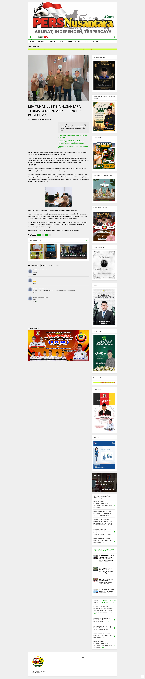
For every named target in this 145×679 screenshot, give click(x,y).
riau (35, 103)
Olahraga (77, 41)
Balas (34, 274)
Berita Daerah (51, 41)
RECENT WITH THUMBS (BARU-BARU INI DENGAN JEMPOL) (103, 550)
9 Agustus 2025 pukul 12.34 (43, 288)
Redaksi (69, 41)
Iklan (87, 41)
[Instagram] (83, 657)
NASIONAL (41, 41)
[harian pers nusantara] (42, 37)
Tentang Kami (64, 657)
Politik (61, 41)
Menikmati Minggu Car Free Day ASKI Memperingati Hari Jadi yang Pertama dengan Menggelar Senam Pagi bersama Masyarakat (71, 141)
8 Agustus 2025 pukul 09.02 (43, 269)
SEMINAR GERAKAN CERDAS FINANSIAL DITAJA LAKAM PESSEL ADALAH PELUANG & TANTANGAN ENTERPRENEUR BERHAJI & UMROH (107, 559)
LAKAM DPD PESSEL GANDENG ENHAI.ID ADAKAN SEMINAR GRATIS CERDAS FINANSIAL (107, 591)
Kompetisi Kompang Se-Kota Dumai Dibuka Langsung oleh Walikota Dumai (73, 254)
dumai (40, 103)
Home (32, 41)
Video (96, 41)
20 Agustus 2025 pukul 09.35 (43, 297)
